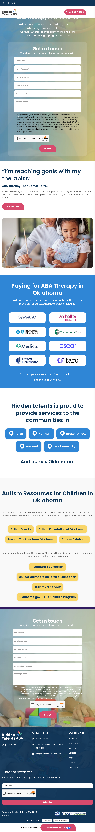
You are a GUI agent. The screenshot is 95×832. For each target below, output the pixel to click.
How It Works (75, 743)
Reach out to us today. (47, 379)
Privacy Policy (47, 820)
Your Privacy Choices (55, 827)
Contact (72, 762)
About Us (73, 738)
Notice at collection (30, 827)
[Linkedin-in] (15, 3)
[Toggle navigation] (90, 12)
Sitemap (6, 815)
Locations (73, 767)
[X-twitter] (12, 3)
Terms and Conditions (61, 820)
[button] (81, 767)
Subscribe (47, 802)
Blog (71, 757)
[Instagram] (9, 3)
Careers (72, 753)
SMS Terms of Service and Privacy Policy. (47, 128)
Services (72, 748)
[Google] (3, 3)
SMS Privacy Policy (33, 820)
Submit (47, 148)
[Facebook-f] (6, 3)
